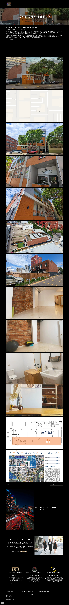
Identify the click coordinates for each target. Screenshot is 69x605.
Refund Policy (8, 595)
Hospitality (40, 3)
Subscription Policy (9, 596)
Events (34, 3)
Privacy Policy (8, 592)
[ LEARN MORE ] (15, 583)
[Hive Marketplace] (54, 569)
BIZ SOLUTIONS (15, 3)
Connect (54, 3)
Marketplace (28, 3)
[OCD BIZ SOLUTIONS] (34, 569)
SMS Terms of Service (10, 599)
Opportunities (47, 3)
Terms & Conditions (9, 591)
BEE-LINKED (22, 3)
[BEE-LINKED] (15, 569)
